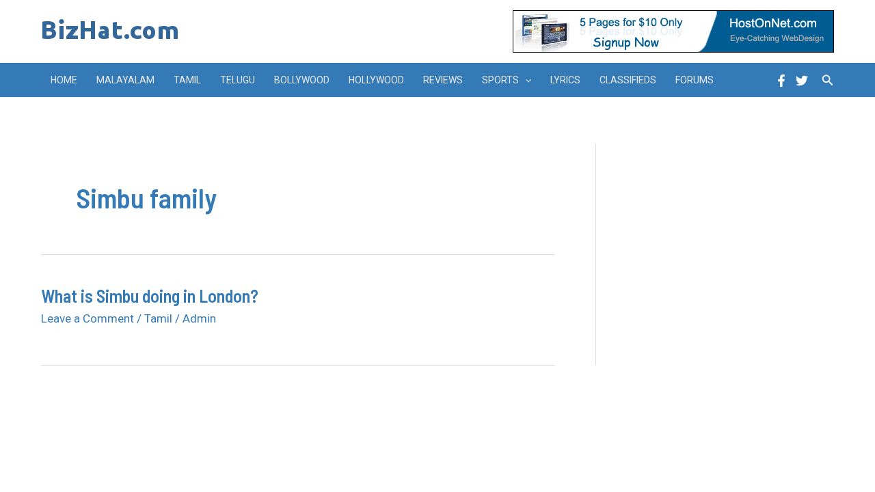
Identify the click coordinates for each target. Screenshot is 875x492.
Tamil (187, 79)
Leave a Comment (87, 318)
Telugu (237, 79)
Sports (500, 79)
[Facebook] (781, 80)
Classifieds (628, 79)
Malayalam (125, 79)
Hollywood (376, 79)
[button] (525, 80)
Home (64, 79)
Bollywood (301, 79)
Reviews (443, 79)
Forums (694, 79)
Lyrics (565, 79)
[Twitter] (802, 80)
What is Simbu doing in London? (149, 295)
